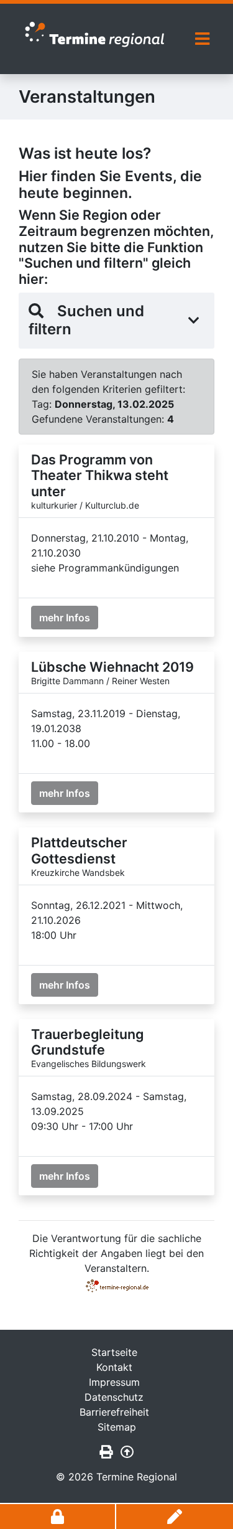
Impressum (114, 1382)
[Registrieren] (174, 1516)
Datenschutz (114, 1397)
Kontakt (114, 1367)
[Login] (58, 1516)
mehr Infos (64, 617)
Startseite (114, 1352)
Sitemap (117, 1427)
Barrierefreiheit (114, 1412)
